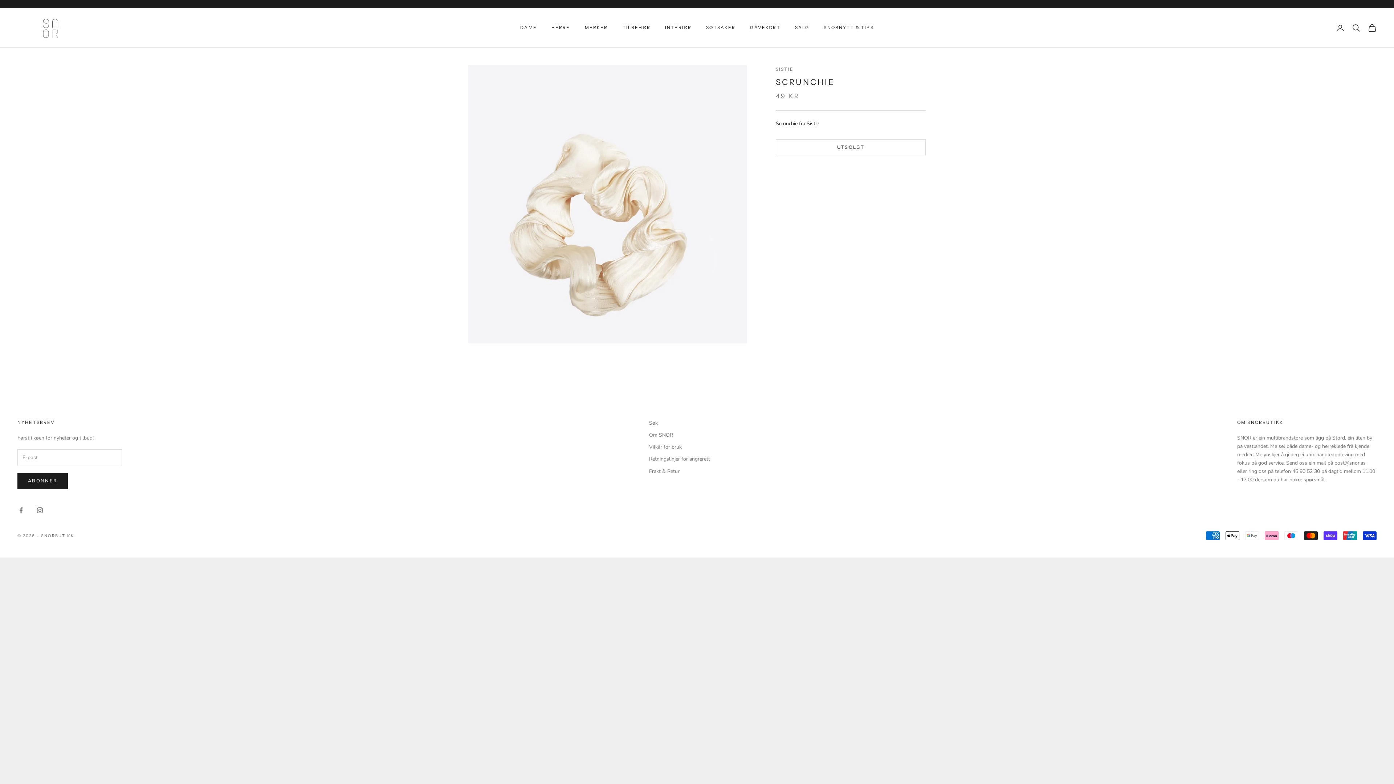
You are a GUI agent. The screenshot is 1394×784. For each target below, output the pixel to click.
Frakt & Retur (664, 471)
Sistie (785, 69)
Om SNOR (661, 435)
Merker (596, 27)
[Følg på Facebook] (21, 510)
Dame (528, 27)
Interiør (678, 27)
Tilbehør (637, 27)
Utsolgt (850, 147)
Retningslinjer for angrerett (679, 459)
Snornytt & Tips (848, 27)
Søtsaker (720, 27)
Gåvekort (765, 27)
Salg (802, 27)
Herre (560, 27)
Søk (653, 423)
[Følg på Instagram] (40, 510)
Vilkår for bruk (665, 447)
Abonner (42, 481)
